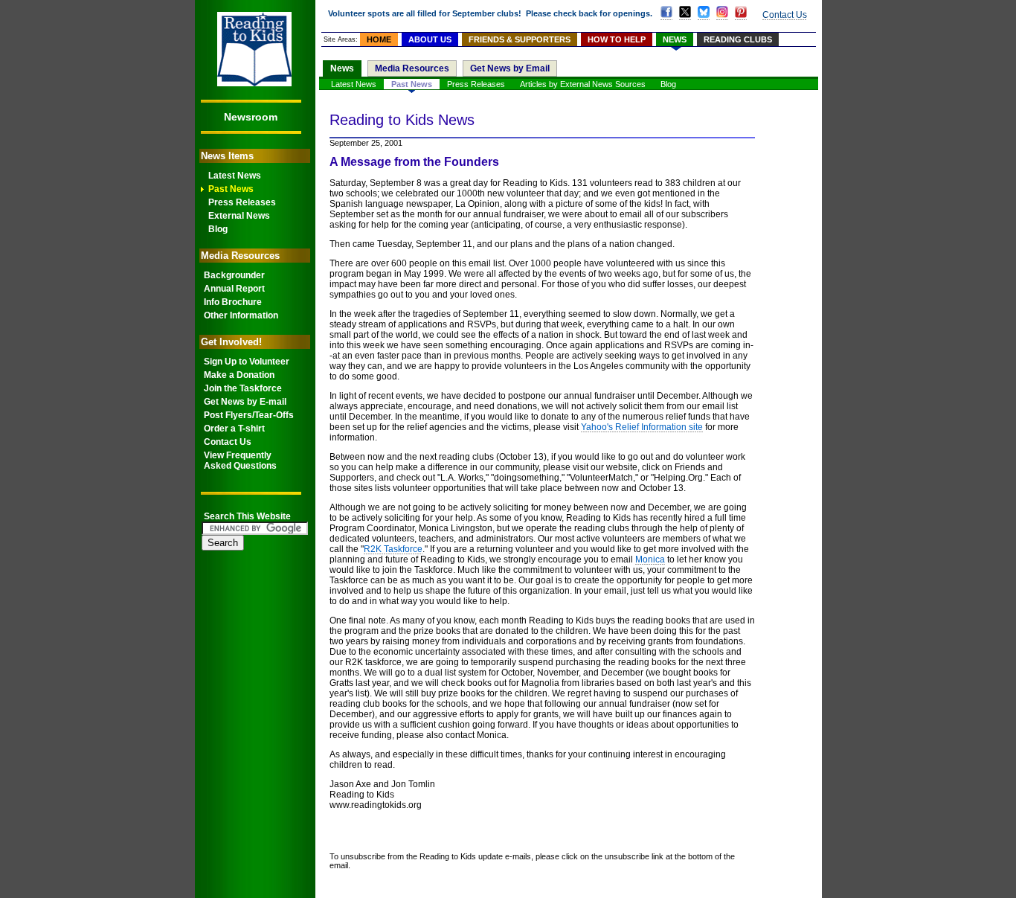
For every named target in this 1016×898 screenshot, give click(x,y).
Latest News (234, 175)
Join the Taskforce (243, 388)
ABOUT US (429, 39)
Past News (231, 189)
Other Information (241, 315)
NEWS (675, 39)
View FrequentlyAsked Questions (240, 460)
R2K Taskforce (393, 549)
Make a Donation (239, 375)
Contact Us (227, 442)
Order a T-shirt (234, 428)
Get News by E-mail (245, 402)
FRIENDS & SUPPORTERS (519, 39)
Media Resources (412, 68)
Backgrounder (234, 275)
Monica (650, 559)
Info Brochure (233, 302)
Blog (218, 229)
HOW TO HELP (617, 39)
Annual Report (234, 288)
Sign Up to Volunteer (246, 361)
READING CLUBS (738, 39)
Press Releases (242, 202)
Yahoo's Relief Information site (642, 427)
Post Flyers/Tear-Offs (249, 415)
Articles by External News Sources (583, 84)
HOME (379, 39)
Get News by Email (510, 68)
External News (239, 216)
